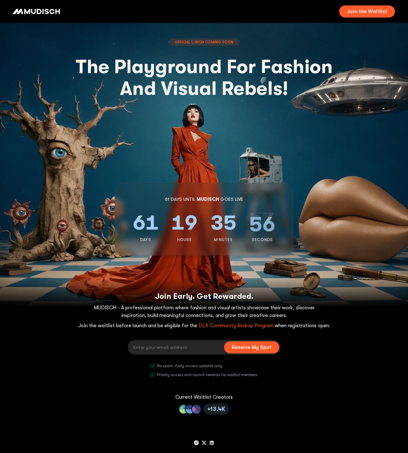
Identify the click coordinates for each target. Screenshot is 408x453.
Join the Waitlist (367, 11)
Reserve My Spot (252, 347)
